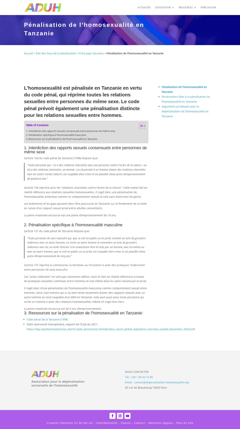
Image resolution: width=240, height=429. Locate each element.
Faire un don (208, 7)
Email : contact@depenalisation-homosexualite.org (157, 382)
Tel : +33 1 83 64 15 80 (139, 377)
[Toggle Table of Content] (140, 126)
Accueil (28, 53)
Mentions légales (160, 423)
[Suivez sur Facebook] (113, 416)
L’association (163, 7)
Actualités (144, 7)
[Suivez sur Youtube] (127, 416)
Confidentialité (106, 423)
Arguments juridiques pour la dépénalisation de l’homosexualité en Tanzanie (185, 111)
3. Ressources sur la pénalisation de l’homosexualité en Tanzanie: (62, 139)
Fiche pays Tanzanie (91, 53)
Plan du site (184, 423)
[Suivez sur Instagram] (120, 416)
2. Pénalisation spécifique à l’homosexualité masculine (56, 135)
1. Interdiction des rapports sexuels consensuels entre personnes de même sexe (70, 131)
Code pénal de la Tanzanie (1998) (47, 319)
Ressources (186, 7)
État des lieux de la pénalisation (56, 53)
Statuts (125, 423)
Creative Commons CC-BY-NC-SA (70, 423)
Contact (139, 423)
